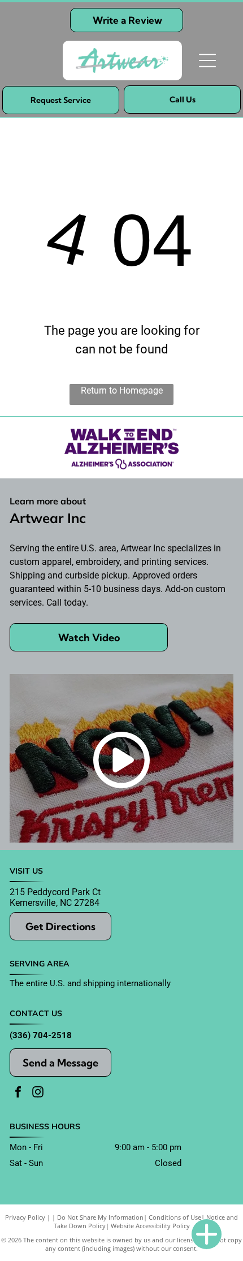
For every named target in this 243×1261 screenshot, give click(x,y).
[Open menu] (207, 60)
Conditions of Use (175, 1217)
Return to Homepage (122, 390)
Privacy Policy (25, 1217)
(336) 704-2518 (41, 1035)
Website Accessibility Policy (150, 1225)
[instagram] (37, 1093)
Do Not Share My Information (100, 1217)
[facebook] (18, 1093)
